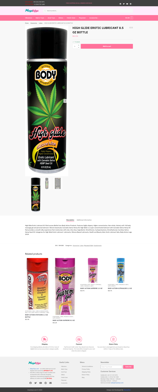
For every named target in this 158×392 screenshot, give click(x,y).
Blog (83, 377)
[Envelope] (50, 383)
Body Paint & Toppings (38, 312)
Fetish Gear (64, 377)
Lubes (40, 23)
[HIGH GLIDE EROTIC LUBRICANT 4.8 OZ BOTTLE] (130, 28)
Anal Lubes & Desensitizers (40, 311)
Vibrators (64, 366)
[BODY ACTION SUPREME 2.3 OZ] (92, 270)
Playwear (64, 380)
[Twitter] (123, 3)
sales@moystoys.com (117, 383)
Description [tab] (70, 220)
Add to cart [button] (37, 323)
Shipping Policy (86, 372)
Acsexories (34, 23)
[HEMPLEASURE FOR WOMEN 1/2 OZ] (132, 28)
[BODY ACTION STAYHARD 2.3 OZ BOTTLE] (37, 283)
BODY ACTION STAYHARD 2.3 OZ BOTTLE (36, 316)
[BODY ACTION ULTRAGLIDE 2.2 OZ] (120, 270)
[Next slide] (65, 101)
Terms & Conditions (87, 366)
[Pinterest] (130, 3)
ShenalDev (127, 390)
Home (27, 23)
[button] (129, 18)
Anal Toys (28, 312)
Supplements (98, 245)
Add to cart (107, 46)
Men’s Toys (64, 369)
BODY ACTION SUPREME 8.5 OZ (64, 320)
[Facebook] (120, 3)
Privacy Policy (86, 369)
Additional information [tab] (84, 220)
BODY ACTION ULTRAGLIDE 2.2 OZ (120, 288)
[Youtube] (127, 3)
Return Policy (85, 374)
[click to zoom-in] (46, 101)
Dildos (63, 374)
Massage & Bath (88, 245)
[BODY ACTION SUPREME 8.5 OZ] (65, 286)
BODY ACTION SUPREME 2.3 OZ (91, 288)
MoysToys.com (34, 368)
